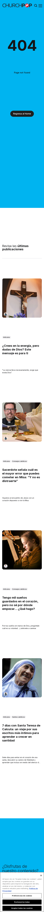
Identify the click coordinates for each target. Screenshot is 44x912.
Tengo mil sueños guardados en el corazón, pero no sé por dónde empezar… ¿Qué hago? (20, 603)
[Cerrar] (41, 875)
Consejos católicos (19, 461)
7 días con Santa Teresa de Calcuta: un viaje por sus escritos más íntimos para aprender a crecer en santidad (21, 733)
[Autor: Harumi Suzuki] (5, 314)
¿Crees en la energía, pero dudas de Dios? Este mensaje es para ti (20, 349)
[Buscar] (36, 5)
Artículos (6, 337)
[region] (22, 892)
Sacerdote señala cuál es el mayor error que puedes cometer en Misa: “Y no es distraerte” (21, 475)
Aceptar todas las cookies (22, 908)
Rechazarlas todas (22, 902)
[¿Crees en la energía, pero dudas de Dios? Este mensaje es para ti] (22, 298)
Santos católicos (18, 717)
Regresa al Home (22, 113)
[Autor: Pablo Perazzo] (5, 566)
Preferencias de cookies (22, 896)
